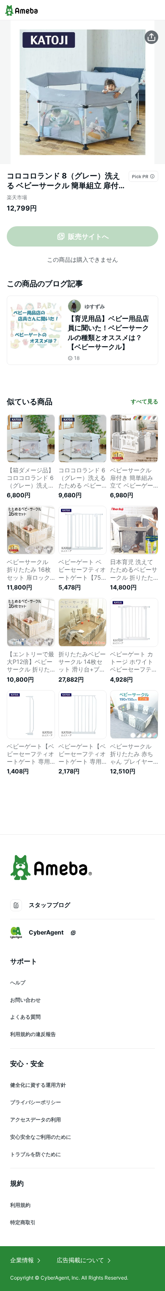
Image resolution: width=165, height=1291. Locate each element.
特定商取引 (23, 1222)
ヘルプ (17, 982)
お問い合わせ (25, 1000)
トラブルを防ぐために (35, 1154)
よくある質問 (25, 1017)
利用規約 (20, 1205)
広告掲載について (80, 1260)
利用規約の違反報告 (33, 1034)
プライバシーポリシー (35, 1102)
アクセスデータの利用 (35, 1119)
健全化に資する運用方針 (38, 1085)
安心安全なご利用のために (40, 1137)
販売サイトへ (88, 236)
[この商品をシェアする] (151, 37)
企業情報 (22, 1260)
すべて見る (144, 401)
